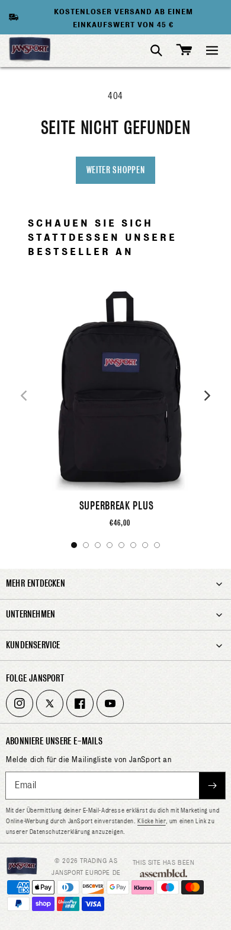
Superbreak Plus (116, 505)
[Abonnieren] (212, 785)
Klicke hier (151, 820)
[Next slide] (207, 396)
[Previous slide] (24, 396)
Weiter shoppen (115, 170)
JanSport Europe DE (86, 872)
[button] (212, 50)
